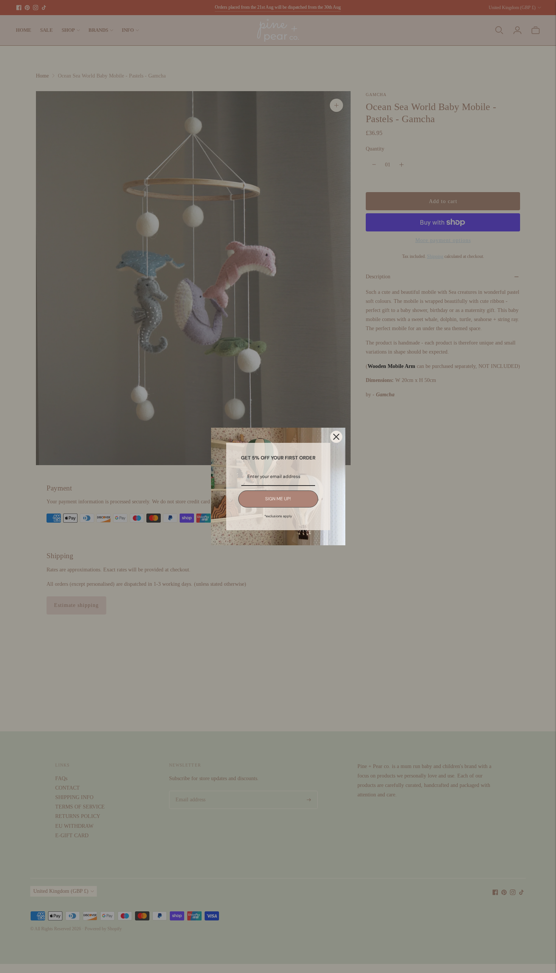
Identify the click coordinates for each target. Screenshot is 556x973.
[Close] (336, 437)
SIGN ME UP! (278, 499)
